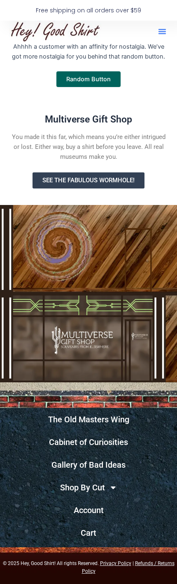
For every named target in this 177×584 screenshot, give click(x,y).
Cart (88, 533)
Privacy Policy (115, 563)
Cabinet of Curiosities (88, 442)
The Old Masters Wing (88, 419)
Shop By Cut (82, 487)
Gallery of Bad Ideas (88, 465)
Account (89, 510)
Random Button (88, 79)
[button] (162, 31)
